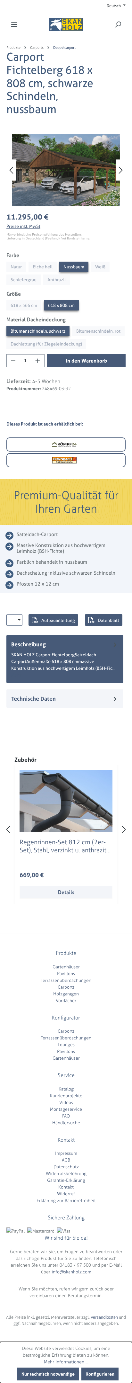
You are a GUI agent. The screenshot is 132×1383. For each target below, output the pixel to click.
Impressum (66, 1153)
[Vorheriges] (11, 170)
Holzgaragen (66, 994)
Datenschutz (66, 1166)
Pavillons (66, 973)
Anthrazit (56, 279)
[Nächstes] (121, 170)
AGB (66, 1160)
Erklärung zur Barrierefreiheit (66, 1200)
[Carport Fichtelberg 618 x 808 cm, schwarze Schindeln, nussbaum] (66, 170)
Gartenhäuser (66, 967)
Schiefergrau (24, 279)
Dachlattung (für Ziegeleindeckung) (46, 344)
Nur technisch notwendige (48, 1374)
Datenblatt (108, 620)
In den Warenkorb (86, 360)
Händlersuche (66, 1122)
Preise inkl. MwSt (23, 226)
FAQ (66, 1116)
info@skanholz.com (71, 1272)
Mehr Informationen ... (66, 1362)
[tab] (64, 659)
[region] (66, 170)
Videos (66, 1102)
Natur (16, 267)
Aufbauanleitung (58, 620)
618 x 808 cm (61, 305)
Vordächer (66, 1000)
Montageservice (66, 1109)
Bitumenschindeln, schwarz (38, 331)
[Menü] (14, 24)
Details (66, 892)
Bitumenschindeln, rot (98, 331)
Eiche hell (43, 267)
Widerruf (66, 1193)
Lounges (66, 1044)
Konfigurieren (100, 1374)
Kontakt (66, 1187)
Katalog (66, 1089)
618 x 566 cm (24, 305)
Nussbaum (73, 267)
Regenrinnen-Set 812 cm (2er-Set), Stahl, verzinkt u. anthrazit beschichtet (63, 846)
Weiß (100, 267)
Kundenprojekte (66, 1095)
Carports (66, 987)
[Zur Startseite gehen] (66, 24)
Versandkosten (104, 1317)
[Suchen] (118, 24)
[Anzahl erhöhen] (38, 360)
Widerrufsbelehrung (66, 1173)
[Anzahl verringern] (13, 360)
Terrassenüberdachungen (66, 980)
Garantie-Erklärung (66, 1180)
